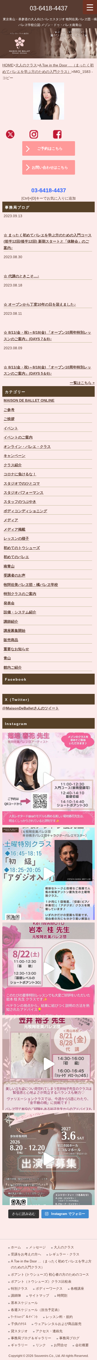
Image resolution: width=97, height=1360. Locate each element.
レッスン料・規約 (59, 1317)
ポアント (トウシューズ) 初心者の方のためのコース (50, 1274)
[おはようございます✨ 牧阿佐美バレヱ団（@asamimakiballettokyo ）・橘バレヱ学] (48, 968)
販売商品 (11, 640)
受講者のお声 (14, 575)
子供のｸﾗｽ (18, 1324)
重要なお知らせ (16, 649)
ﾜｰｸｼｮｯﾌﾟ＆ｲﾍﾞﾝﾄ (24, 1317)
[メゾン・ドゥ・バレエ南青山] (48, 43)
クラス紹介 (13, 465)
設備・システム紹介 (20, 612)
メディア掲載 (14, 529)
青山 (7, 658)
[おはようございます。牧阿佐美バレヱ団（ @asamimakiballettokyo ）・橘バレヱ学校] (48, 1064)
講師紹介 (11, 622)
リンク (41, 1345)
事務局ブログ (69, 1338)
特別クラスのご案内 (20, 594)
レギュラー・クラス (64, 1254)
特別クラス (19, 1288)
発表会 (9, 603)
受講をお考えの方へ (26, 1254)
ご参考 (9, 410)
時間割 (62, 1295)
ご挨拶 (9, 419)
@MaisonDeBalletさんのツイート (30, 708)
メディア (11, 520)
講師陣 (16, 1295)
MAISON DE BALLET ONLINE (29, 400)
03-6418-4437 (49, 8)
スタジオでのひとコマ (22, 484)
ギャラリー (19, 1345)
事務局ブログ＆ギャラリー (31, 1338)
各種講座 (77, 1288)
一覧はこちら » (82, 383)
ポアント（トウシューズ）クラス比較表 (41, 1281)
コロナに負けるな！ (20, 474)
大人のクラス (26, 65)
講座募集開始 (14, 631)
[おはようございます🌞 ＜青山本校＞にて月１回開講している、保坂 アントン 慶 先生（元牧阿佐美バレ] (48, 874)
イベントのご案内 (18, 437)
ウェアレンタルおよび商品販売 (57, 1324)
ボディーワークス (49, 1288)
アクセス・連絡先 (49, 1331)
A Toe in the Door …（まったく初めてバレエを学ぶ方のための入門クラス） (51, 1264)
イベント (11, 428)
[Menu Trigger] (90, 7)
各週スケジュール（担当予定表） (36, 1310)
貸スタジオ (19, 1331)
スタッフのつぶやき (20, 502)
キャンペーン (14, 456)
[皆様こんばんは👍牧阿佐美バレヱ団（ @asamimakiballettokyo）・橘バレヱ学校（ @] (48, 779)
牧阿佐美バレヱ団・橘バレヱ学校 (31, 585)
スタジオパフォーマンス (23, 493)
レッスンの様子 (16, 539)
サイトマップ (39, 1295)
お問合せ (60, 1345)
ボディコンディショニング (25, 511)
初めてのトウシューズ (22, 548)
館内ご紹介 (13, 667)
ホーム (16, 1247)
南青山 (9, 566)
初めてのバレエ (16, 557)
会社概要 (82, 1345)
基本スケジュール (24, 1303)
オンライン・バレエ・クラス (27, 447)
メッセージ (37, 1247)
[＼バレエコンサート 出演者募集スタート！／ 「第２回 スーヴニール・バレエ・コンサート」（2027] (48, 1159)
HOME (7, 65)
